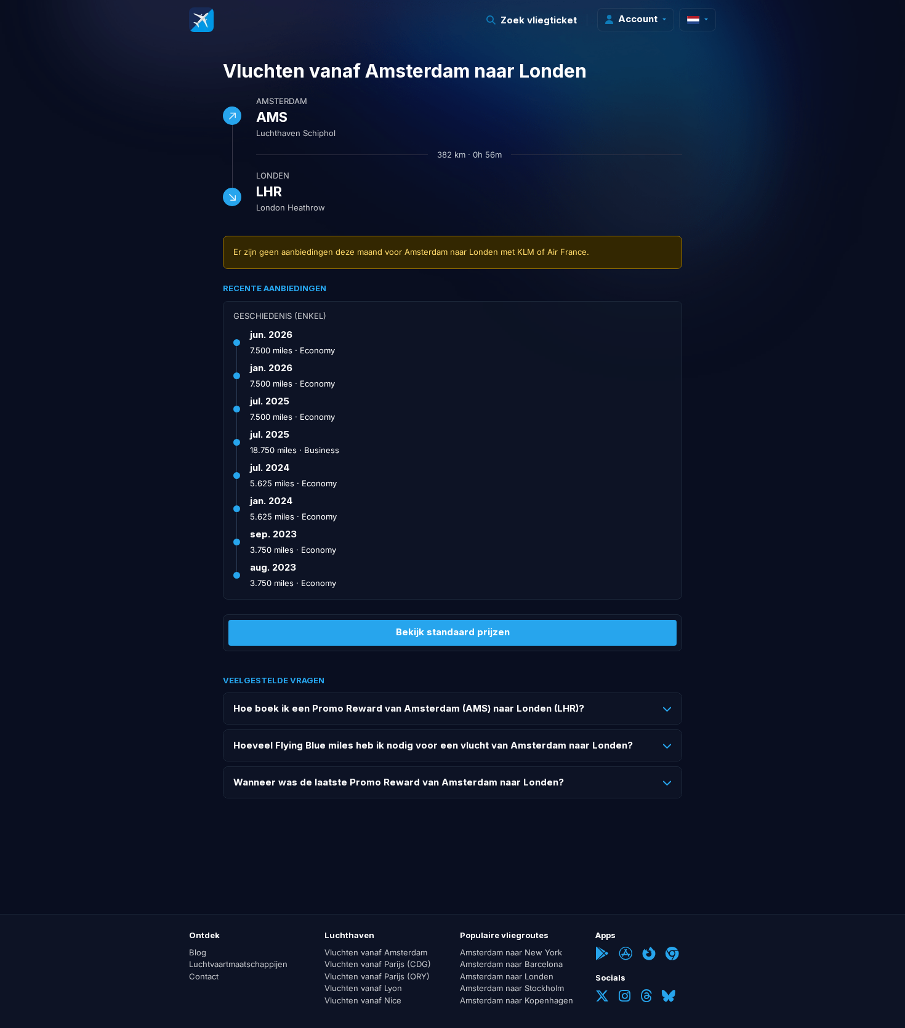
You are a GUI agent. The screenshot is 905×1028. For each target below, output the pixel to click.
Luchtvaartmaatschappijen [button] (238, 964)
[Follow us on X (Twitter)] (602, 997)
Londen (272, 175)
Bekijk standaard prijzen (453, 632)
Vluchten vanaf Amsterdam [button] (375, 952)
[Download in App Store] (625, 955)
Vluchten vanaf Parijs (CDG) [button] (377, 964)
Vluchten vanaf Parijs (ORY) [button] (377, 976)
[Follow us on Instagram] (624, 997)
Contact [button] (204, 976)
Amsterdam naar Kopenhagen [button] (516, 1000)
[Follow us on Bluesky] (668, 997)
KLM (525, 252)
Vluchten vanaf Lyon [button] (363, 988)
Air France (567, 252)
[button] (532, 20)
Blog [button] (197, 952)
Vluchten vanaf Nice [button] (362, 1000)
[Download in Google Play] (602, 955)
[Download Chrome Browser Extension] (672, 955)
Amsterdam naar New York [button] (511, 952)
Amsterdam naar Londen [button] (506, 976)
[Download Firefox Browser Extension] (649, 955)
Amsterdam (281, 101)
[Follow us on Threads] (646, 997)
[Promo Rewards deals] (201, 19)
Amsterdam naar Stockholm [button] (512, 988)
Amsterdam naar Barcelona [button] (511, 964)
